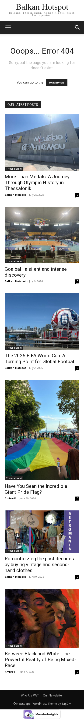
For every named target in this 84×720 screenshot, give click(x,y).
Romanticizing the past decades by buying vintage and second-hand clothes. (39, 564)
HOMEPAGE (56, 82)
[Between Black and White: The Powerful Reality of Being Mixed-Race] (42, 618)
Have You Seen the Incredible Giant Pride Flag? (36, 489)
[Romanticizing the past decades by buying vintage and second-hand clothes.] (42, 531)
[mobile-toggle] (7, 27)
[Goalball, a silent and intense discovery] (42, 235)
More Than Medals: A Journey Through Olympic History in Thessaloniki (37, 182)
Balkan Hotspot (15, 194)
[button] (77, 27)
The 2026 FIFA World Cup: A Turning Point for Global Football (40, 358)
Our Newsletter (53, 695)
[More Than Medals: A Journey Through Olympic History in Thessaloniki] (42, 142)
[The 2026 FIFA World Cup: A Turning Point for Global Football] (42, 321)
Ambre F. (10, 498)
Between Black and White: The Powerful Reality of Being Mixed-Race (40, 659)
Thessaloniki (14, 168)
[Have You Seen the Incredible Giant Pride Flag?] (42, 430)
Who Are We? (29, 695)
